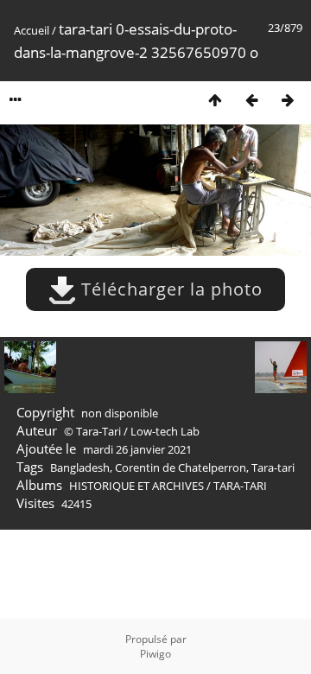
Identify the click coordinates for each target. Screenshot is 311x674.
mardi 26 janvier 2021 (137, 449)
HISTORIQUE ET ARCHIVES (136, 485)
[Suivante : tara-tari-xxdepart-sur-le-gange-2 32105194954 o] (288, 100)
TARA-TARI (240, 485)
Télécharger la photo (169, 289)
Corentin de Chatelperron (180, 467)
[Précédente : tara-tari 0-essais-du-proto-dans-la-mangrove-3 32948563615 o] (251, 100)
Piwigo (155, 653)
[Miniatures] (215, 100)
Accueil (31, 30)
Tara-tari (273, 467)
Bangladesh (80, 467)
